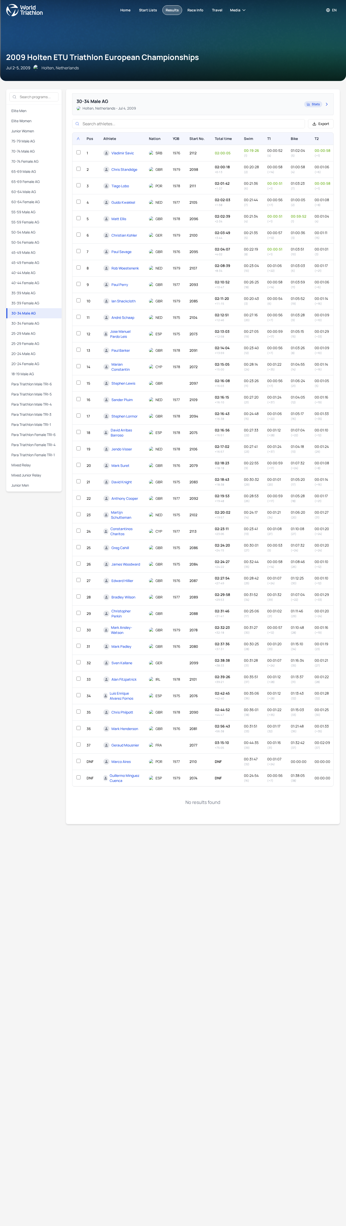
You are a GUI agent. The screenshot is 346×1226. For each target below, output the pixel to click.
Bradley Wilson (123, 597)
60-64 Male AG (23, 191)
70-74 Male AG (23, 151)
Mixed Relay (21, 465)
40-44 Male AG (23, 272)
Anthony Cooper (124, 498)
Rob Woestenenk (125, 268)
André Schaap (122, 317)
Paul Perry (119, 284)
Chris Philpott (122, 712)
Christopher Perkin (121, 613)
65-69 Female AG (25, 181)
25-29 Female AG (25, 343)
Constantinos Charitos (121, 531)
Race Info (195, 10)
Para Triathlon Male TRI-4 (31, 404)
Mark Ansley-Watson (121, 630)
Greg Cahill (120, 547)
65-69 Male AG (23, 171)
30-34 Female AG (25, 323)
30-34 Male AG (23, 313)
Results (172, 10)
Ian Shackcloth (123, 301)
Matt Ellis (118, 218)
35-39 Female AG (25, 303)
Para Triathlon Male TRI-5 (31, 394)
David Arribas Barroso (121, 433)
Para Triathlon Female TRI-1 (33, 454)
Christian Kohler (124, 235)
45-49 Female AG (25, 262)
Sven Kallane (121, 662)
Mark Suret (120, 465)
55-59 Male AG (23, 212)
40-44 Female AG (25, 282)
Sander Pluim (122, 399)
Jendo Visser (121, 449)
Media (235, 10)
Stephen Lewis (123, 383)
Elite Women (21, 120)
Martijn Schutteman (121, 515)
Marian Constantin (120, 367)
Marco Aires (121, 761)
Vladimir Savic (122, 153)
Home (125, 10)
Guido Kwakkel (123, 202)
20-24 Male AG (23, 353)
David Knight (121, 482)
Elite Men (18, 110)
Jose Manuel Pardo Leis (120, 334)
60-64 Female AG (25, 201)
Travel (217, 10)
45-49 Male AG (23, 252)
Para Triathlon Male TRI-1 (31, 424)
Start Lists (148, 10)
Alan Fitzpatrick (124, 679)
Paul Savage (121, 251)
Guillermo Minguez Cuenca (124, 778)
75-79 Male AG (23, 141)
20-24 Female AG (25, 363)
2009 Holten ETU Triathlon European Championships (102, 57)
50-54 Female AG (25, 242)
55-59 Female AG (25, 222)
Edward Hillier (122, 580)
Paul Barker (120, 350)
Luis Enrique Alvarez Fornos (121, 696)
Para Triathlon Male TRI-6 (31, 384)
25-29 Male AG (23, 333)
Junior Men (20, 485)
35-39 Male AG (23, 292)
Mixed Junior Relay (26, 475)
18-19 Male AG (22, 373)
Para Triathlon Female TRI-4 (33, 444)
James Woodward (125, 564)
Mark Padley (121, 646)
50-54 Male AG (23, 232)
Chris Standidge (124, 169)
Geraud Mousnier (125, 745)
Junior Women (22, 131)
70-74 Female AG (25, 161)
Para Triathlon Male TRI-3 (31, 414)
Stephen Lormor (124, 416)
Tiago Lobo (120, 185)
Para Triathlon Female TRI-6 (33, 434)
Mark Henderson (124, 728)
